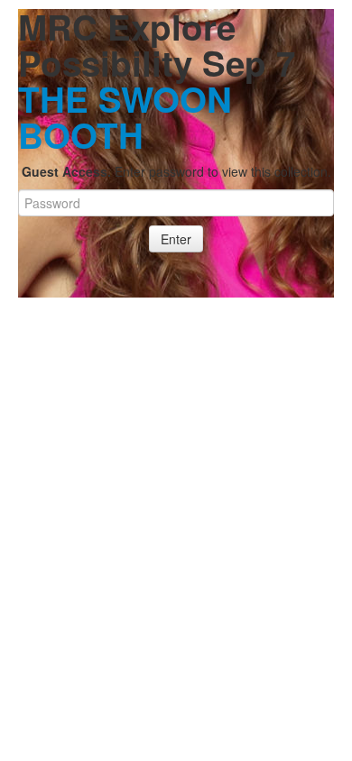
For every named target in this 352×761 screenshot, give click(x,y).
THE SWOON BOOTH (125, 117)
